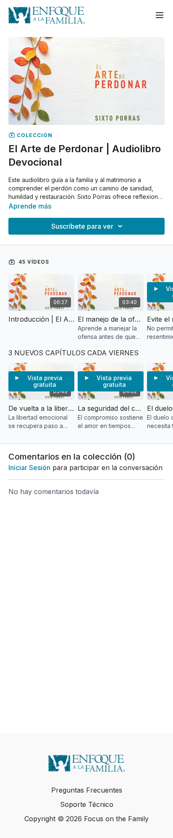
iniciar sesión (29, 467)
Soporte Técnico (86, 804)
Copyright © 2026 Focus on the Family (86, 818)
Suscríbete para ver (82, 226)
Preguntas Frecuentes (86, 790)
